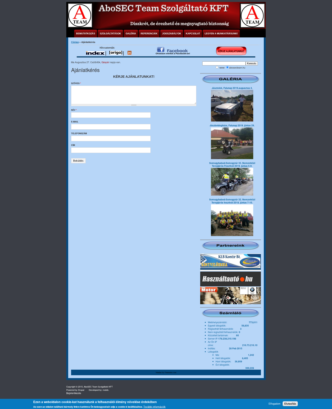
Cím (73, 145)
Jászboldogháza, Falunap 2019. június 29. (232, 125)
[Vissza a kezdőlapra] (79, 26)
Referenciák (149, 33)
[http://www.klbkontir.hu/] (230, 262)
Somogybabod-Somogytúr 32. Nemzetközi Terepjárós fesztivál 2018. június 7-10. (232, 201)
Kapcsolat (193, 33)
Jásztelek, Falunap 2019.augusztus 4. (232, 88)
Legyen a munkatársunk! (221, 33)
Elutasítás (290, 403)
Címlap (75, 42)
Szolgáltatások (110, 33)
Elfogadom (275, 403)
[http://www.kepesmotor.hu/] (230, 295)
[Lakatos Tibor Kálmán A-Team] (173, 51)
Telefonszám (79, 133)
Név (74, 109)
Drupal (81, 389)
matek (106, 389)
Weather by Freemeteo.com (166, 372)
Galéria (131, 33)
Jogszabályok (171, 33)
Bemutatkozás (85, 33)
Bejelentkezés (73, 393)
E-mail (74, 121)
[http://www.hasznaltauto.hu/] (230, 279)
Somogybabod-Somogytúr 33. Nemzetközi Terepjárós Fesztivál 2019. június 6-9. (232, 164)
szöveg (76, 83)
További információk (154, 406)
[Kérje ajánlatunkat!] (231, 51)
